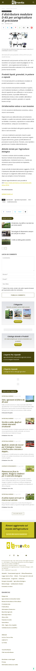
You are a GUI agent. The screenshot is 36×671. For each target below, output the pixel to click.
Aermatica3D (9, 199)
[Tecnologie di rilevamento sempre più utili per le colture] (6, 233)
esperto (18, 370)
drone (4, 201)
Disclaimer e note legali (8, 659)
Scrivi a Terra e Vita (7, 637)
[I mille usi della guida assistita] (6, 242)
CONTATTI (5, 640)
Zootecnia (21, 578)
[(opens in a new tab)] (30, 497)
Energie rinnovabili (7, 581)
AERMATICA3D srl (7, 194)
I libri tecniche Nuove (8, 652)
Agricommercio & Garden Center (11, 599)
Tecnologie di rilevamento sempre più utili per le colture (22, 232)
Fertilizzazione (6, 578)
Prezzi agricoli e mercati (26, 576)
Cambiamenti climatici (17, 584)
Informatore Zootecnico (8, 609)
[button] (33, 2)
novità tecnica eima (12, 201)
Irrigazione (14, 578)
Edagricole (5, 596)
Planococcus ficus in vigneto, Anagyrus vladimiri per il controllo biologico (13, 473)
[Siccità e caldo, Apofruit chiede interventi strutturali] (30, 421)
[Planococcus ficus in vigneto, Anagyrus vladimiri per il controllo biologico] (30, 469)
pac (18, 357)
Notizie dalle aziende (11, 8)
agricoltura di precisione (20, 199)
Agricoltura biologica (20, 581)
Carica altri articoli (17, 513)
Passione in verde (7, 620)
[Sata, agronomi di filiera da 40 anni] (30, 399)
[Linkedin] (18, 555)
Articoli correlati (7, 218)
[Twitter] (22, 554)
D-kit (29, 199)
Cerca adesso (18, 344)
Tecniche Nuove (6, 649)
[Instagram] (14, 555)
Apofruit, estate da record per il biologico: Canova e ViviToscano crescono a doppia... (12, 448)
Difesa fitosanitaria (26, 573)
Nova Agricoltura (6, 614)
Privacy (4, 662)
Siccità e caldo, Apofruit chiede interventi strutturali (11, 424)
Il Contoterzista (6, 604)
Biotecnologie (6, 584)
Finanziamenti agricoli (14, 573)
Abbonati (4, 635)
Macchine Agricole (7, 612)
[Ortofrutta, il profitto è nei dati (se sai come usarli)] (6, 225)
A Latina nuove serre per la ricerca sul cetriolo (13, 499)
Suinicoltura (5, 622)
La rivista (4, 642)
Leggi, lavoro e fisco (7, 576)
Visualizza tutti (18, 321)
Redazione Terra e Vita (8, 435)
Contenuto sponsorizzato (9, 466)
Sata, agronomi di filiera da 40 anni (13, 401)
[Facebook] (10, 555)
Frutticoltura (5, 606)
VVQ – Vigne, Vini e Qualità (9, 625)
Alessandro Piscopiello (7, 412)
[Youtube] (26, 555)
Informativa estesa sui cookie (10, 664)
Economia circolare (7, 586)
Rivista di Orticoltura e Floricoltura (11, 601)
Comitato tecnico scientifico (9, 627)
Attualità (4, 573)
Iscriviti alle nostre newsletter (16, 534)
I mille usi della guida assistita (21, 240)
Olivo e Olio (5, 617)
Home (3, 8)
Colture (16, 576)
